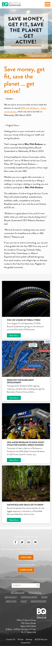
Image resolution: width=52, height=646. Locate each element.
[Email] (35, 542)
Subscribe (26, 557)
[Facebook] (15, 542)
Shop (24, 601)
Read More (13, 335)
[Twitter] (22, 542)
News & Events (29, 597)
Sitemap (29, 639)
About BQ (11, 601)
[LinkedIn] (28, 542)
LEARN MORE (26, 569)
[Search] (37, 585)
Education (35, 592)
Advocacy (11, 597)
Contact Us (10, 639)
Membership (18, 592)
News (44, 597)
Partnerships (38, 601)
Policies (20, 639)
